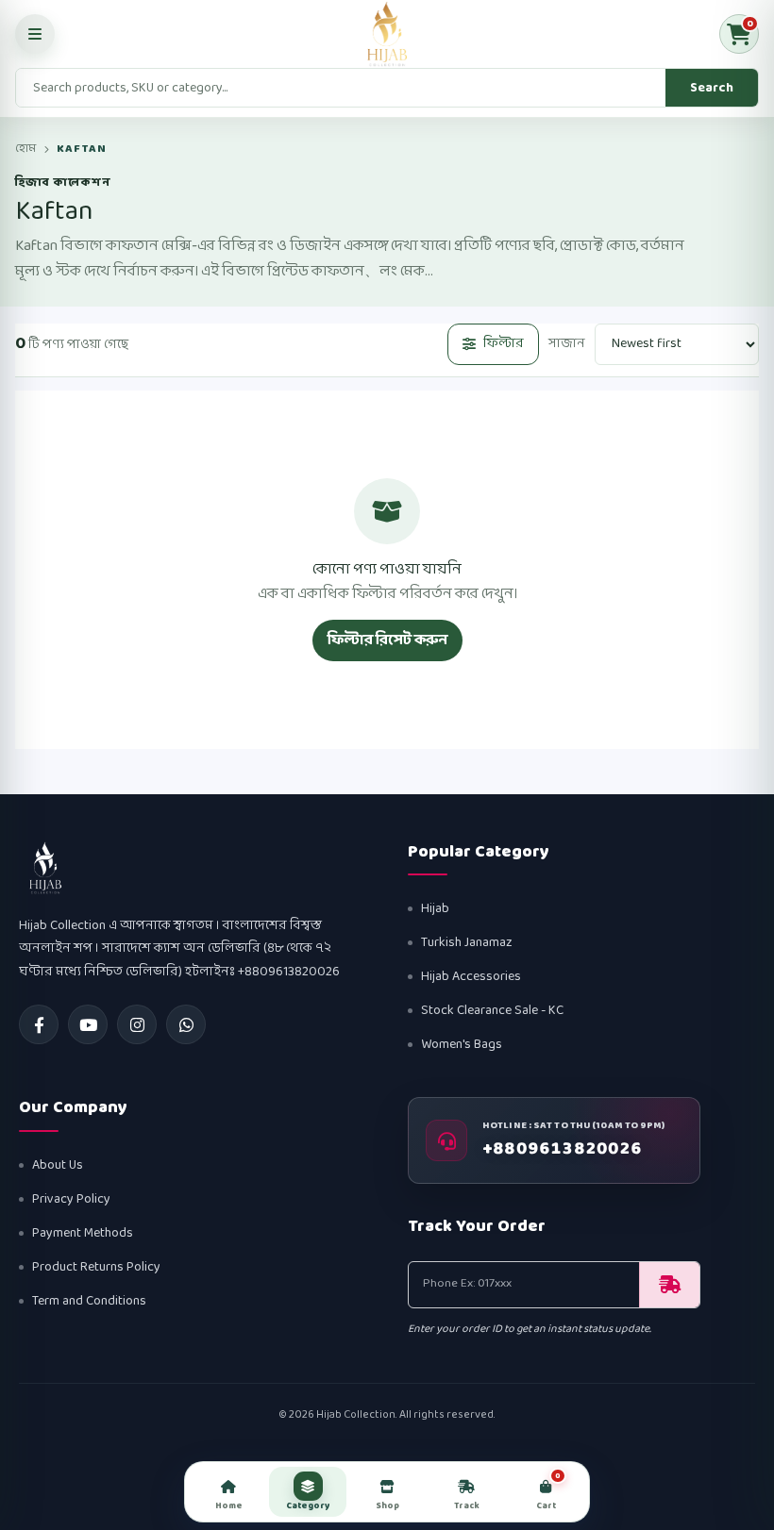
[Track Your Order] (669, 1284)
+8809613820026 (562, 1149)
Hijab (435, 909)
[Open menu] (35, 34)
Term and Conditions (89, 1301)
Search (711, 88)
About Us (57, 1165)
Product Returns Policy (96, 1267)
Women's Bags (461, 1045)
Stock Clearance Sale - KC (492, 1011)
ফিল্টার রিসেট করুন (387, 640)
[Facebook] (39, 1024)
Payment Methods (82, 1233)
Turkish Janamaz (467, 943)
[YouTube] (88, 1024)
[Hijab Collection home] (387, 34)
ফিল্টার (503, 344)
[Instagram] (137, 1024)
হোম (25, 149)
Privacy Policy (71, 1199)
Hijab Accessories (471, 977)
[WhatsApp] (186, 1024)
